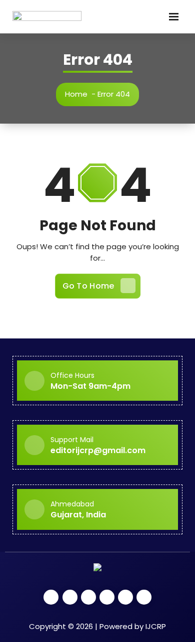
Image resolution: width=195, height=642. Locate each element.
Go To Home (88, 286)
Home (76, 94)
